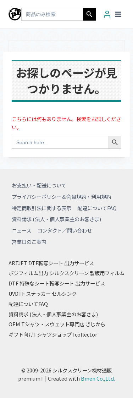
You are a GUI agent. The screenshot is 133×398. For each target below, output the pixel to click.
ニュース (21, 230)
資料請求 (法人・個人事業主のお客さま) (56, 219)
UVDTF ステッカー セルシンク (43, 293)
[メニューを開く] (117, 14)
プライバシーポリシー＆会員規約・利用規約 (61, 196)
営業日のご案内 (29, 241)
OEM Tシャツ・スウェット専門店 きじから (57, 324)
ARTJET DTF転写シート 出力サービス (51, 263)
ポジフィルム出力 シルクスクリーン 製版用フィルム (66, 273)
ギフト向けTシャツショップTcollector (53, 334)
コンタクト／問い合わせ (64, 230)
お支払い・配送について (39, 185)
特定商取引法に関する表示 (41, 208)
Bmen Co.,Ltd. (98, 378)
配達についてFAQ (97, 208)
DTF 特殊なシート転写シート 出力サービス (57, 283)
